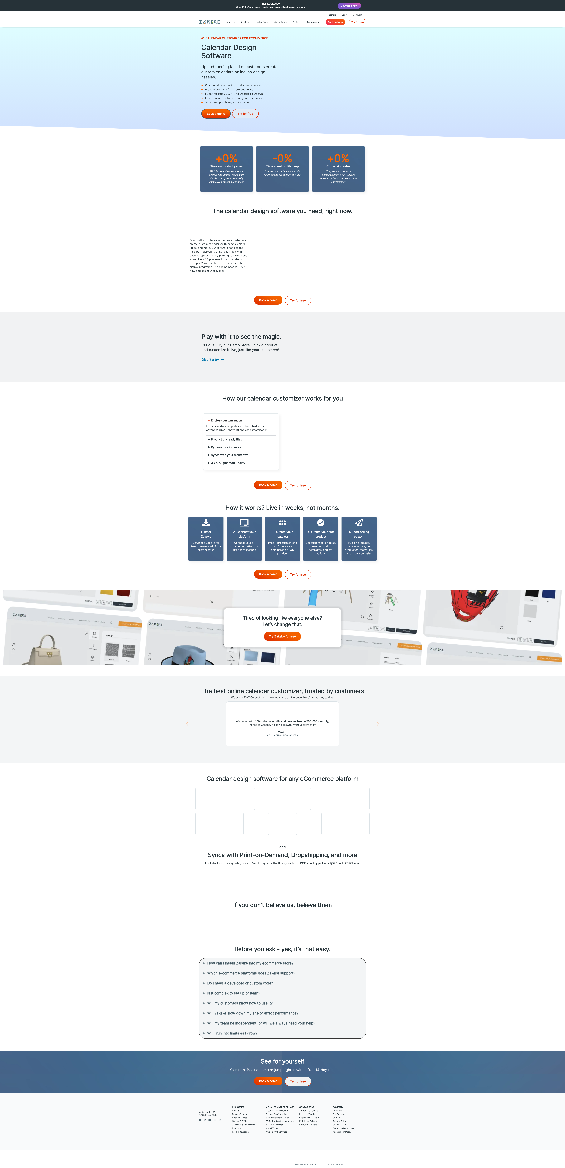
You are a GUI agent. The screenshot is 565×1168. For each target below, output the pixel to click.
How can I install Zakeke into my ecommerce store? (250, 963)
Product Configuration (276, 1114)
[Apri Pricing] (301, 22)
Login (344, 15)
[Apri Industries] (268, 22)
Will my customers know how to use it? (240, 1003)
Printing (236, 1110)
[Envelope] (200, 1120)
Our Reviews (339, 1114)
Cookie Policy (339, 1124)
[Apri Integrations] (287, 22)
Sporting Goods (239, 1117)
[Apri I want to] (235, 22)
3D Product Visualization (277, 1117)
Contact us (358, 15)
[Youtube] (210, 1120)
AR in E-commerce (274, 1124)
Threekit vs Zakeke (308, 1110)
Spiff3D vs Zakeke (308, 1124)
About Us (337, 1110)
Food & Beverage (240, 1131)
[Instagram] (220, 1120)
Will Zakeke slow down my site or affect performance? (252, 1013)
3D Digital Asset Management (280, 1121)
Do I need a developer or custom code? (240, 983)
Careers (336, 1117)
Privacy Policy (339, 1121)
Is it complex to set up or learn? (233, 993)
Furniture (236, 1128)
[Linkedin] (205, 1120)
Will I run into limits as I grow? (232, 1033)
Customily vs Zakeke (309, 1117)
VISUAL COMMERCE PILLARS (280, 1107)
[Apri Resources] (318, 22)
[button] (187, 724)
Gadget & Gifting (240, 1121)
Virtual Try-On (272, 1128)
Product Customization (277, 1110)
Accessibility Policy (342, 1131)
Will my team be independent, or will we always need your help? (261, 1023)
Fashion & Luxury (240, 1114)
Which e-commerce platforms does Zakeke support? (251, 973)
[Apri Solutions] (251, 22)
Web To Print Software (276, 1131)
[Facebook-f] (215, 1120)
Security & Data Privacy (344, 1128)
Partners (332, 15)
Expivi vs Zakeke (307, 1114)
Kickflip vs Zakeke (308, 1121)
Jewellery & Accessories (243, 1124)
